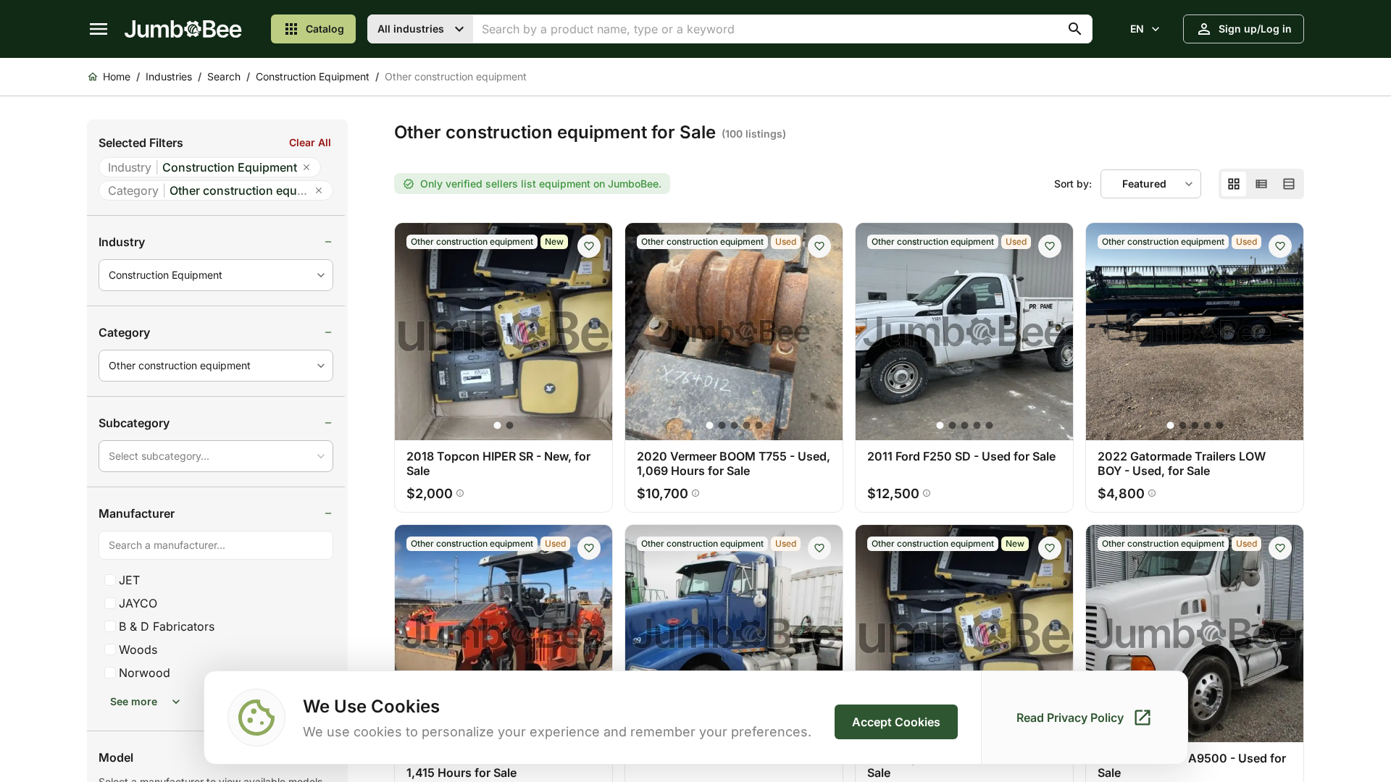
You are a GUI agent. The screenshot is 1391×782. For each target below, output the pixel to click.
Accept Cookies (896, 722)
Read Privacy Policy (1070, 717)
